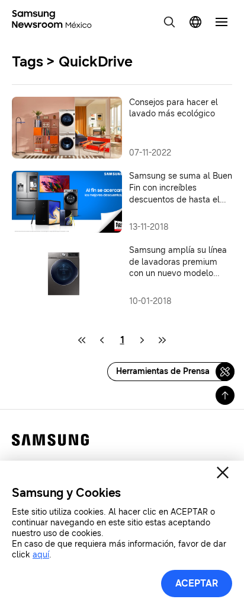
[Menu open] (221, 22)
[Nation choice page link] (195, 22)
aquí (41, 555)
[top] (225, 395)
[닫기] (222, 472)
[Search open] (169, 22)
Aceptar (196, 583)
